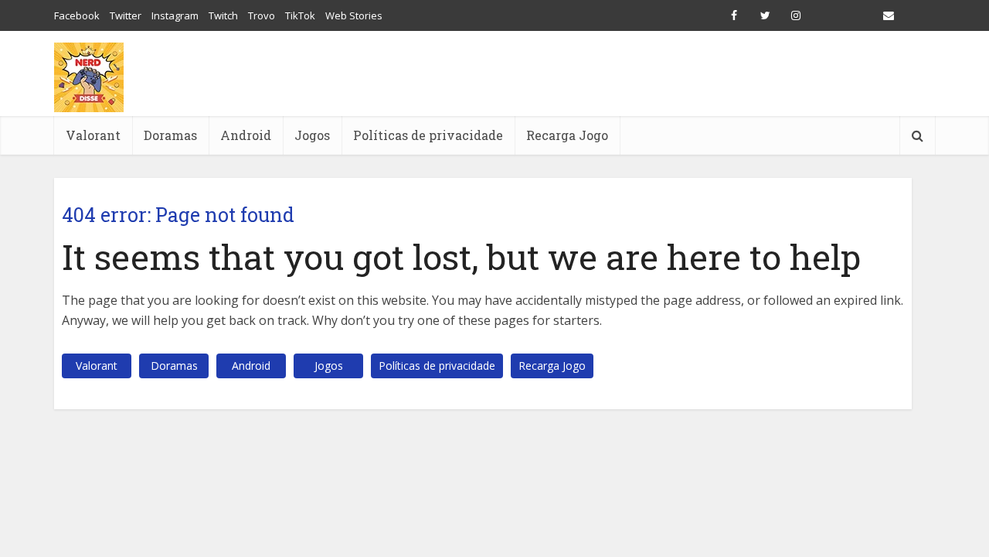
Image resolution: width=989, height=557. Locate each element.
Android (245, 135)
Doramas (170, 135)
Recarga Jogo (567, 135)
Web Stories (353, 15)
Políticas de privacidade (428, 135)
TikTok (300, 15)
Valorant (93, 135)
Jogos (312, 135)
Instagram (175, 15)
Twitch (223, 15)
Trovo (261, 15)
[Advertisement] (653, 73)
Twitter (125, 15)
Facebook (77, 15)
